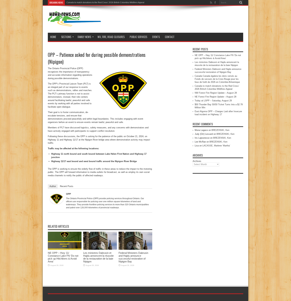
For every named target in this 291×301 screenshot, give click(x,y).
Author (53, 186)
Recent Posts (66, 186)
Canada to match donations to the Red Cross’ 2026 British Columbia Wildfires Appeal (105, 2)
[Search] (240, 2)
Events (156, 37)
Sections (66, 37)
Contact (169, 37)
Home (53, 37)
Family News (84, 37)
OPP (68, 194)
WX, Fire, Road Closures (111, 37)
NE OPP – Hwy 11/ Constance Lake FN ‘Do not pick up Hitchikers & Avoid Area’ (63, 257)
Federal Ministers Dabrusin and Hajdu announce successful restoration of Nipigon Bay (133, 257)
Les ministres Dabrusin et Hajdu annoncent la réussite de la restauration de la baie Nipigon (98, 257)
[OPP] (56, 203)
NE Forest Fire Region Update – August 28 (215, 96)
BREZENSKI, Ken (220, 130)
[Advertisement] (218, 226)
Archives (197, 161)
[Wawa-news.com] (74, 24)
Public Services (138, 37)
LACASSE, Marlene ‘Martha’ (216, 145)
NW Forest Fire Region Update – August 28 (216, 93)
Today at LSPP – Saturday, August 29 (213, 100)
